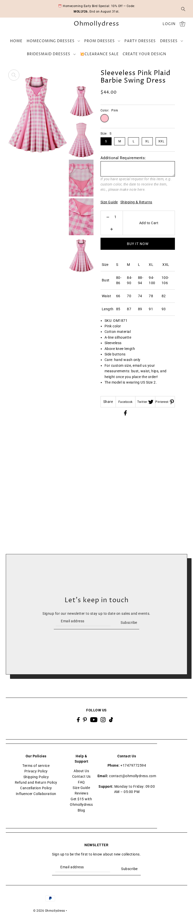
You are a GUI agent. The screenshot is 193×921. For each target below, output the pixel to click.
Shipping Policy (36, 777)
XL (147, 141)
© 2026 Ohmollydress (49, 910)
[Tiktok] (111, 719)
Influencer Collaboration (36, 794)
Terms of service (36, 766)
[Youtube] (94, 719)
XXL (161, 141)
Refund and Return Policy (36, 782)
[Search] (183, 9)
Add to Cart (149, 223)
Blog (81, 810)
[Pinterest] (85, 719)
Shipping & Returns (136, 202)
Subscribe (129, 623)
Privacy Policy (36, 771)
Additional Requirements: (123, 158)
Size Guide (109, 202)
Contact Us (81, 776)
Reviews (81, 793)
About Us (81, 771)
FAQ (81, 782)
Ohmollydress (96, 24)
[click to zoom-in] (13, 75)
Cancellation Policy (36, 788)
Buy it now (138, 244)
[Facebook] (78, 719)
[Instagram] (103, 719)
